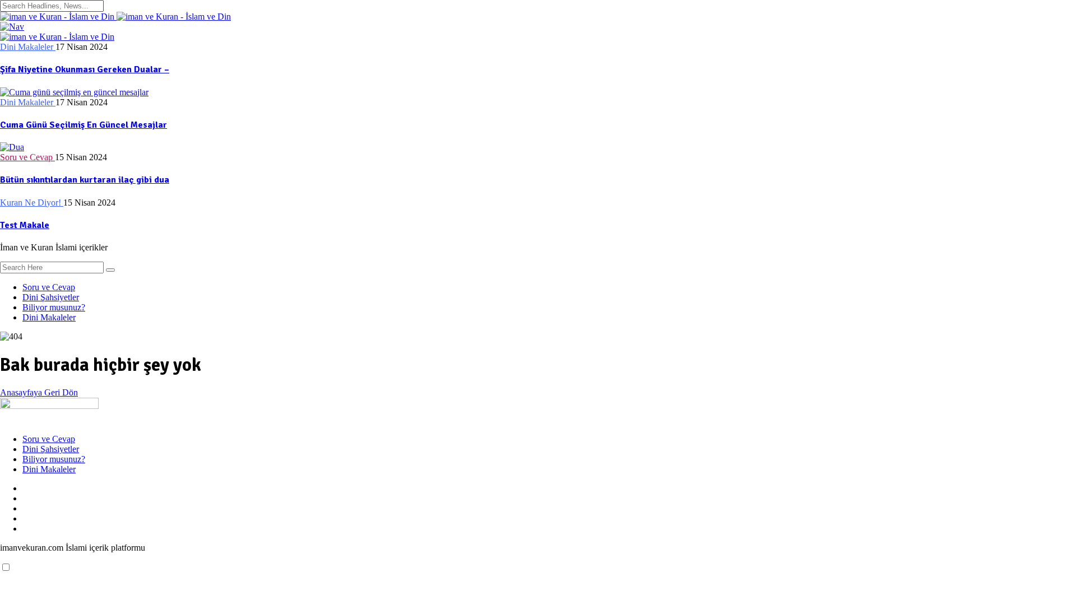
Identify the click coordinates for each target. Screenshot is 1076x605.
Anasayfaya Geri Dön (39, 392)
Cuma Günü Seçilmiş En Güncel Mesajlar (83, 125)
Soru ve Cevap (48, 287)
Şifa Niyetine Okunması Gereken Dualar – (84, 69)
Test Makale (24, 225)
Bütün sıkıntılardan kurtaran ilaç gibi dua (84, 179)
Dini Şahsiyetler (50, 297)
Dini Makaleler (49, 317)
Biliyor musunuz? (53, 307)
